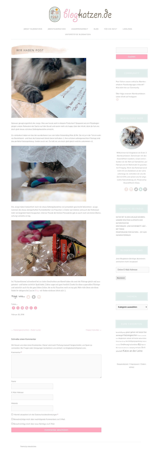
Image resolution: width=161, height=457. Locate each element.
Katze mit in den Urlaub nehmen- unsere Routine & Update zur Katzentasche (131, 220)
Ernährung (125, 344)
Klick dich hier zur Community (127, 88)
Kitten (139, 335)
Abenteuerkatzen (57, 29)
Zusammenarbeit (79, 29)
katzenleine (133, 345)
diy (139, 344)
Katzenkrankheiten (123, 347)
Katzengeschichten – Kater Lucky (26, 330)
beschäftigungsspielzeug (134, 341)
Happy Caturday (93, 330)
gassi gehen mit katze (134, 332)
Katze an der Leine (133, 350)
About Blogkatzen (33, 29)
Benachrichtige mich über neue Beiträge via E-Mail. (34, 424)
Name (13, 381)
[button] (13, 307)
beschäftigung (120, 332)
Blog (96, 29)
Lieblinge (127, 29)
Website (14, 403)
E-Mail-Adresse (17, 392)
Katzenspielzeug (120, 341)
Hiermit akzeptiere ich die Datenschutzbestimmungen (36, 414)
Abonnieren (121, 278)
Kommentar (16, 352)
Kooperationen (122, 364)
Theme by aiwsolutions (28, 446)
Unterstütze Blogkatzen (78, 34)
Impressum (134, 364)
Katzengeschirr (130, 335)
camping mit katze (135, 347)
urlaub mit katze (132, 338)
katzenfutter (142, 338)
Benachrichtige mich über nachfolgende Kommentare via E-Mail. (39, 419)
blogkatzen (122, 338)
